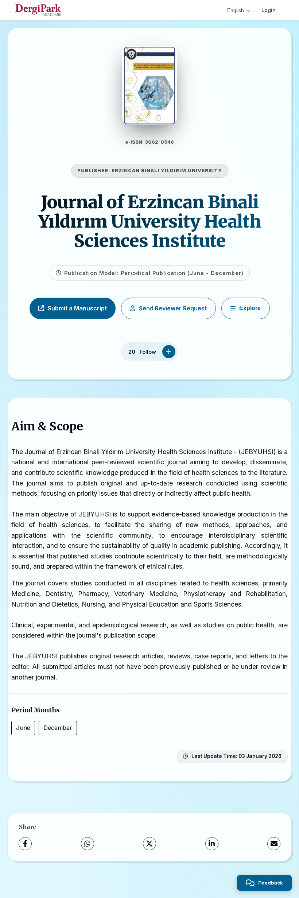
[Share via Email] (273, 843)
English (235, 10)
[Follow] (168, 351)
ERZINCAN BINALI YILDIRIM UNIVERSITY (167, 170)
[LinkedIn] (211, 843)
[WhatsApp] (87, 843)
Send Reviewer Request (173, 308)
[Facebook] (25, 843)
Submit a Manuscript (77, 308)
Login (268, 10)
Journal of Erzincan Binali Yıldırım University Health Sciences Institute (149, 221)
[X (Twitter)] (149, 843)
